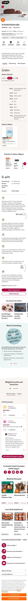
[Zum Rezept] (7, 492)
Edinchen (11, 406)
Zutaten (5, 63)
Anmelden (15, 363)
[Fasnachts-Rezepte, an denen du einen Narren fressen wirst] (20, 523)
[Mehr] (24, 415)
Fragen (19, 394)
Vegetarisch (5, 37)
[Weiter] (24, 163)
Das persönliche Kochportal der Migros (11, 539)
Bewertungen (21, 63)
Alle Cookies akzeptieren (14, 598)
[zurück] (2, 7)
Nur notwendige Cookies (14, 595)
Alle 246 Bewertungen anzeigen (13, 456)
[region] (14, 588)
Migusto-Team (12, 433)
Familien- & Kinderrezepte (17, 37)
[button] (4, 407)
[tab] (14, 570)
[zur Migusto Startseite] (5, 1)
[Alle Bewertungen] (5, 27)
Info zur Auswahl (17, 78)
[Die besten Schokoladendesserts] (7, 523)
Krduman (11, 421)
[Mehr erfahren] (8, 316)
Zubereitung (12, 63)
